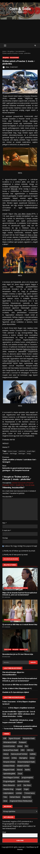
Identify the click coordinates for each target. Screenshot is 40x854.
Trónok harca (29, 793)
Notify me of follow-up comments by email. (19, 551)
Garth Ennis (22, 451)
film (26, 746)
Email (4, 832)
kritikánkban (14, 186)
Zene (5, 801)
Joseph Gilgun (31, 451)
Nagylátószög (23, 588)
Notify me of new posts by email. (16, 554)
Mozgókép (6, 57)
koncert (6, 758)
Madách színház (23, 766)
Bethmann (12, 361)
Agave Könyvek (14, 738)
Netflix (27, 770)
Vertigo (29, 453)
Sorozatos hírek (16, 619)
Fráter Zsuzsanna (9, 702)
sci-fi (19, 785)
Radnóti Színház (23, 781)
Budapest (22, 742)
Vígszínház (27, 797)
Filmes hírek (7, 588)
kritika (14, 758)
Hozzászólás (7, 497)
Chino (7, 67)
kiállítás (33, 754)
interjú (5, 754)
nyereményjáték (9, 773)
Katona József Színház (19, 754)
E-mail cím (6, 530)
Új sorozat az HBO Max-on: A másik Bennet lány (20, 611)
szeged (18, 789)
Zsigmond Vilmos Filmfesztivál (21, 801)
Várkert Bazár (15, 797)
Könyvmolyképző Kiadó (26, 762)
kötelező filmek (8, 766)
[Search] (35, 45)
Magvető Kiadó (8, 770)
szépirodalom (8, 793)
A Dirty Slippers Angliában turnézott (21, 708)
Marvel (19, 770)
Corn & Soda (20, 8)
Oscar (20, 773)
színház (19, 793)
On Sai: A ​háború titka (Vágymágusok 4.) (17, 688)
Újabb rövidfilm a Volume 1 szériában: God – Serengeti (19, 459)
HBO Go (30, 750)
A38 (4, 738)
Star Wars (27, 785)
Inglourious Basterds (30, 349)
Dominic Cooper (12, 451)
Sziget (26, 789)
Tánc (5, 797)
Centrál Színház (9, 746)
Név (4, 523)
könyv (32, 758)
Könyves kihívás (9, 762)
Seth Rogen (21, 453)
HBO (22, 750)
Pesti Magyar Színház (11, 777)
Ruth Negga (13, 453)
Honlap (5, 538)
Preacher (5, 453)
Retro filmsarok (9, 785)
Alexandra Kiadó (29, 738)
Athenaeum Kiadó (9, 742)
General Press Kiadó (10, 750)
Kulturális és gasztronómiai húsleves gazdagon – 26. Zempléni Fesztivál (16, 468)
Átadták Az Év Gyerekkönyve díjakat (15, 692)
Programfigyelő (9, 781)
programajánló (27, 777)
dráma (20, 746)
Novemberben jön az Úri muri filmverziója (20, 640)
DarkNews (30, 847)
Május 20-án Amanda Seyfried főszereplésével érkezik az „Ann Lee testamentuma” (20, 579)
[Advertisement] (20, 31)
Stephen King (8, 789)
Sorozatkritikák (14, 57)
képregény (23, 758)
